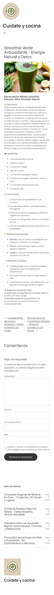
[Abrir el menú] (4, 32)
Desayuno (9, 99)
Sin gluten (26, 99)
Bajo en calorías (11, 96)
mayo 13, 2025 (47, 497)
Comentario (10, 376)
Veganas (35, 99)
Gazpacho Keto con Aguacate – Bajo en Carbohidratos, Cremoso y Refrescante (23, 526)
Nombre (8, 409)
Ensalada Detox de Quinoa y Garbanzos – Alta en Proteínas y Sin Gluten (14, 324)
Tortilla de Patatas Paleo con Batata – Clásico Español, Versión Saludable (20, 511)
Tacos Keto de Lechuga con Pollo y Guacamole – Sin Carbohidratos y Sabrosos (23, 540)
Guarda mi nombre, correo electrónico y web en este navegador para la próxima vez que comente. (28, 448)
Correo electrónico (13, 422)
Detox (17, 99)
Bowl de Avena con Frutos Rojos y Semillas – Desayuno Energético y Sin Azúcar (38, 324)
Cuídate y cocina (22, 25)
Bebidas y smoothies (29, 96)
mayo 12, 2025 (47, 512)
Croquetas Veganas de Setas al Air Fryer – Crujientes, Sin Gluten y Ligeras (23, 497)
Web (6, 434)
